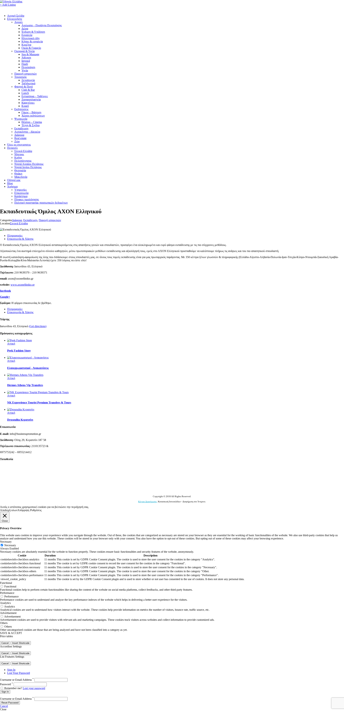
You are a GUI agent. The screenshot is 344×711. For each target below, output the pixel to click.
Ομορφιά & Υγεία (24, 51)
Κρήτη (18, 157)
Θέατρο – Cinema (32, 122)
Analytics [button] (5, 602)
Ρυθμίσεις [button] (36, 510)
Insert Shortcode (20, 643)
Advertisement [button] (8, 612)
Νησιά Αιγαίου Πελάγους (29, 163)
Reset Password (9, 702)
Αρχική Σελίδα (15, 15)
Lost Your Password (18, 672)
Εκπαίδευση (21, 128)
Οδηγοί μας (13, 180)
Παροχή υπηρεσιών (25, 73)
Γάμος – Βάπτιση (31, 112)
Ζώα (17, 141)
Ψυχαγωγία (20, 118)
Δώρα (25, 28)
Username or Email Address (17, 679)
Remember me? (13, 688)
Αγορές (18, 22)
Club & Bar (28, 89)
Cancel (5, 643)
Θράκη (18, 173)
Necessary (10, 545)
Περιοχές (12, 147)
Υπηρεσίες (20, 189)
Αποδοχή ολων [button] (8, 510)
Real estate (20, 138)
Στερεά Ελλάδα (23, 151)
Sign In (11, 669)
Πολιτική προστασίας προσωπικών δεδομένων (41, 202)
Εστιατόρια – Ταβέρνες (35, 96)
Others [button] (4, 622)
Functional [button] (6, 582)
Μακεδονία (20, 176)
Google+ (5, 296)
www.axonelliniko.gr (23, 284)
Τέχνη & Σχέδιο (31, 125)
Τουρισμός (20, 76)
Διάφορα (19, 134)
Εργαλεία (27, 35)
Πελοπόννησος (23, 160)
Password (6, 684)
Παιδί (25, 64)
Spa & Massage (30, 54)
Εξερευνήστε (14, 18)
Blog (10, 183)
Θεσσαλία (20, 170)
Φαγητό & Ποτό (23, 86)
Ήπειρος (19, 154)
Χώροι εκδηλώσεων (33, 115)
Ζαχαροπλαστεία (31, 99)
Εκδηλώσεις (21, 109)
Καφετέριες (28, 102)
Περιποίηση (28, 67)
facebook (5, 290)
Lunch (25, 93)
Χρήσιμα (12, 186)
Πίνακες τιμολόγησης (26, 199)
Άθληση (26, 57)
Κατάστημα (20, 196)
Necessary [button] (6, 541)
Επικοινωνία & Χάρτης (20, 238)
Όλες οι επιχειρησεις (19, 144)
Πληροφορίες (15, 235)
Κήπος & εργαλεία (32, 41)
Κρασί (25, 105)
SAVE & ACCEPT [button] (11, 633)
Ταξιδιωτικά (28, 83)
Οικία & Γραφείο (31, 47)
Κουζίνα (26, 44)
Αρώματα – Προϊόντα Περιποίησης (42, 25)
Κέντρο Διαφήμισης (147, 501)
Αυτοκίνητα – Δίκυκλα (27, 131)
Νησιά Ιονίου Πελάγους (28, 167)
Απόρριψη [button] (23, 510)
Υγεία (25, 70)
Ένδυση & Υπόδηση (33, 31)
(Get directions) (37, 326)
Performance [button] (7, 592)
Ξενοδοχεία (28, 80)
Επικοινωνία (21, 192)
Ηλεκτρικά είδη (30, 38)
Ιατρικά (26, 60)
